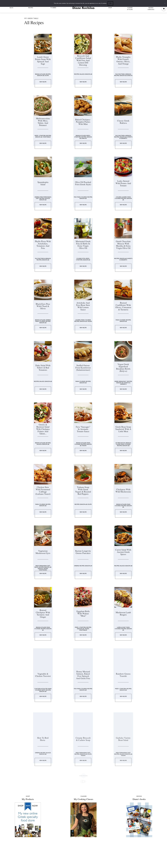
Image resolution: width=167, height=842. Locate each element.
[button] (164, 9)
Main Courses (82, 183)
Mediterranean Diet (43, 509)
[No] (165, 3)
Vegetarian (43, 513)
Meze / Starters (40, 128)
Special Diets (46, 786)
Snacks (130, 75)
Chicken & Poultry (41, 617)
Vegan (90, 293)
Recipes (48, 74)
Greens (37, 183)
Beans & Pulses (40, 74)
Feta (84, 237)
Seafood (83, 783)
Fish (75, 183)
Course (119, 183)
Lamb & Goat (122, 563)
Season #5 (40, 75)
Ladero (125, 183)
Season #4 (88, 509)
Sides (49, 727)
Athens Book (121, 400)
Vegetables (47, 130)
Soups (47, 75)
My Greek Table (84, 728)
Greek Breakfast (121, 346)
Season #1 (38, 786)
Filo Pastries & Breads (124, 74)
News (36, 510)
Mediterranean (127, 727)
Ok (110, 3)
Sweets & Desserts (126, 130)
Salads (82, 74)
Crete (127, 726)
